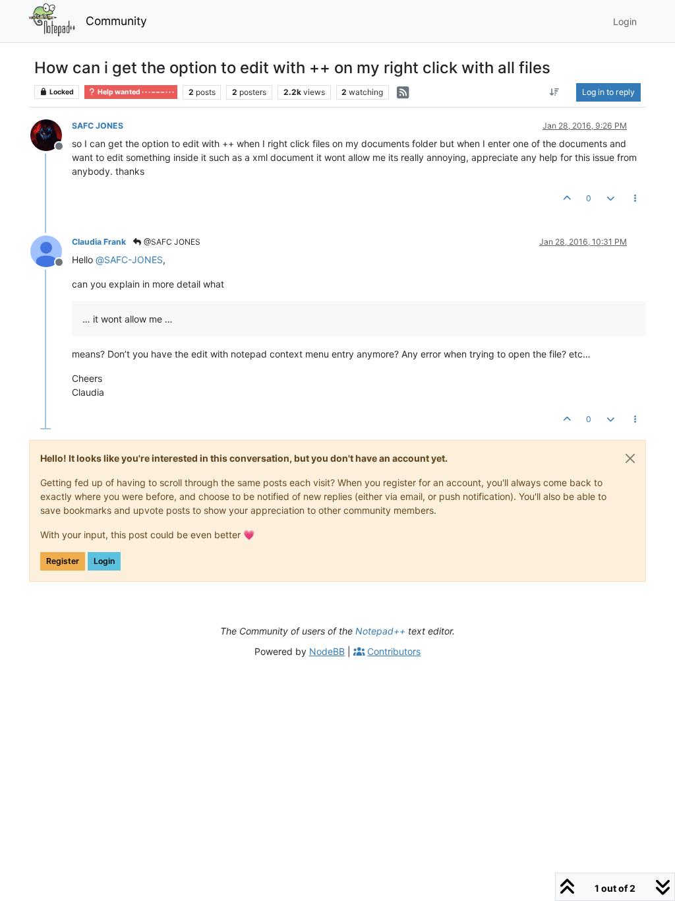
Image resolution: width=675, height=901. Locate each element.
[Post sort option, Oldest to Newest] (555, 92)
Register (62, 561)
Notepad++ (380, 631)
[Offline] (51, 134)
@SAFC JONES (171, 242)
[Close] (630, 458)
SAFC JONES (97, 126)
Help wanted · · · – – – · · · (135, 92)
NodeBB (327, 651)
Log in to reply (608, 92)
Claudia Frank (99, 242)
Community (116, 21)
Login (104, 561)
